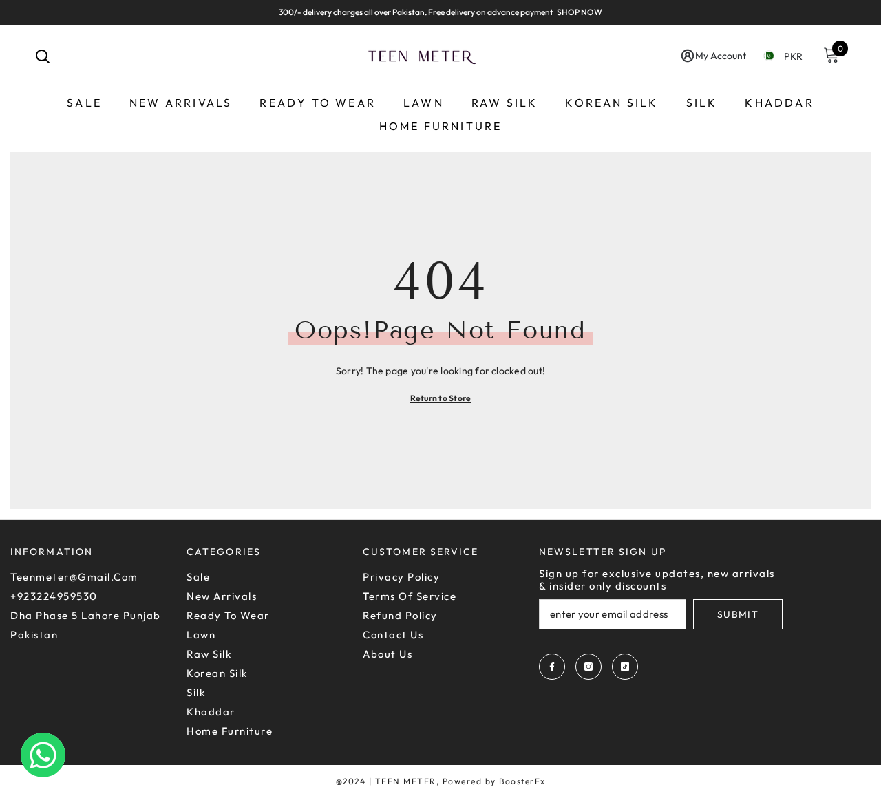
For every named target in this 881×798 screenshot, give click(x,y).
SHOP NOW (579, 12)
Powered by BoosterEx (494, 781)
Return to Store (440, 398)
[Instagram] (588, 667)
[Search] (42, 55)
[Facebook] (552, 667)
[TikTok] (625, 667)
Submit (737, 614)
